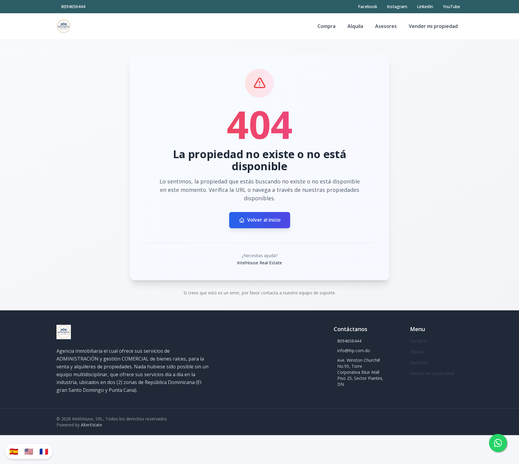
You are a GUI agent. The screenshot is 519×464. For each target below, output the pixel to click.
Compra (326, 26)
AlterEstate (91, 425)
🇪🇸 (13, 451)
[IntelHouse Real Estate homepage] (63, 26)
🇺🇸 (28, 451)
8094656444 (73, 6)
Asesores (386, 26)
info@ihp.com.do (353, 350)
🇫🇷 (43, 451)
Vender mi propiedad (433, 26)
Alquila (355, 26)
